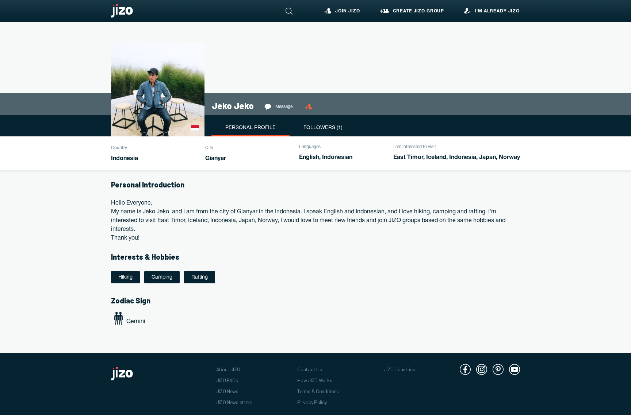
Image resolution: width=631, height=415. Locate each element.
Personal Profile (250, 127)
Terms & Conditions (318, 391)
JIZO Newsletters (234, 402)
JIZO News (227, 391)
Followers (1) (323, 127)
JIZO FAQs (227, 380)
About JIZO (228, 369)
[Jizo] (122, 11)
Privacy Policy (311, 402)
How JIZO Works (314, 380)
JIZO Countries (399, 369)
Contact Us (309, 369)
